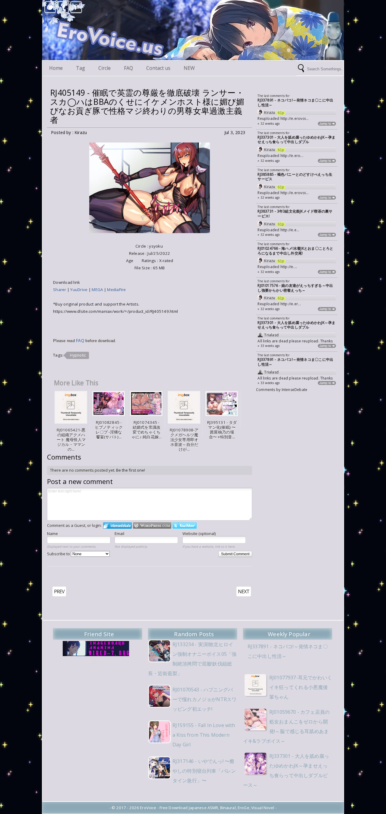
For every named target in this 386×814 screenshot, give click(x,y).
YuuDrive (79, 289)
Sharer (60, 289)
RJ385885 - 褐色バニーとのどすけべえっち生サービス (295, 176)
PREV (59, 591)
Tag (80, 68)
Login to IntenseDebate (117, 525)
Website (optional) (199, 533)
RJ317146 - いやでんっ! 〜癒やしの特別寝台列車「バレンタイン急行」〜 (204, 771)
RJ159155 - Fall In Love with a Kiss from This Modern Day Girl (203, 735)
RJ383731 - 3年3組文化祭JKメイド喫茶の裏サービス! (295, 213)
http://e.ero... (291, 155)
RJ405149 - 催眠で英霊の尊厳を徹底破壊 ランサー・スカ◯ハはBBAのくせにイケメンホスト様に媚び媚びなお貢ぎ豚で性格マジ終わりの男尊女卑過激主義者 (147, 106)
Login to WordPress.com (152, 525)
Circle (104, 68)
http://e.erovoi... (294, 118)
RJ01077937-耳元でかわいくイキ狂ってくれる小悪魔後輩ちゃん (300, 687)
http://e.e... (289, 229)
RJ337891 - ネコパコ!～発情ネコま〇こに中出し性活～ (295, 102)
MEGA (98, 289)
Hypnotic (78, 355)
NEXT (243, 591)
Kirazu (269, 112)
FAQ (128, 68)
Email (119, 533)
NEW (189, 68)
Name (52, 533)
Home (56, 68)
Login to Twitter (184, 525)
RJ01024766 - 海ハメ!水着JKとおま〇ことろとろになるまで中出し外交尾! (295, 250)
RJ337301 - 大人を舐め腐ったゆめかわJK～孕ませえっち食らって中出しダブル (296, 139)
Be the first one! (130, 470)
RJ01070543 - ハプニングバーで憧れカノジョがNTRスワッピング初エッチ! (204, 699)
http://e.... (288, 266)
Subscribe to (59, 553)
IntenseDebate (295, 389)
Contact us (158, 68)
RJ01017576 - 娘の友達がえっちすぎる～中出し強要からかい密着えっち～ (295, 288)
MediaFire (116, 289)
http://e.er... (290, 303)
